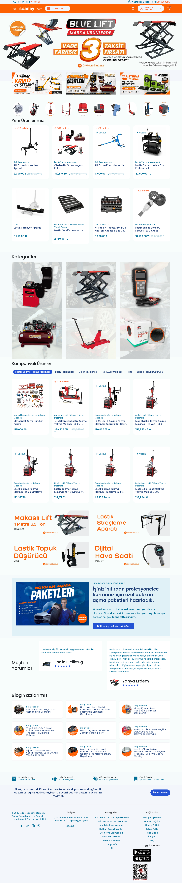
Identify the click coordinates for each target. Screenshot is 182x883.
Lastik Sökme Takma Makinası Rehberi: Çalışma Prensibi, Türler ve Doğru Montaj (149, 753)
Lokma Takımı (101, 224)
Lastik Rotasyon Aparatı (27, 227)
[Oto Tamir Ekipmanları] (145, 274)
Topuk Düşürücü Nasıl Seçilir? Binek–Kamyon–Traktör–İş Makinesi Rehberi (40, 732)
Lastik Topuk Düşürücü (150, 371)
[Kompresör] (37, 321)
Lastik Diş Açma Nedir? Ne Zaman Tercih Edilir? (95, 731)
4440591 (35, 2)
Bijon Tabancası (64, 371)
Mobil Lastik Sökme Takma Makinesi (148, 416)
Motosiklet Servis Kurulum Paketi (28, 422)
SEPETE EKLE (31, 155)
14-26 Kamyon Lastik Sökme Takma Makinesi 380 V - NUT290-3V (70, 422)
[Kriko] (91, 321)
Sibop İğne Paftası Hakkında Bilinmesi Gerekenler (145, 710)
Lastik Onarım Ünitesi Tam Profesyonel (150, 167)
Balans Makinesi (88, 371)
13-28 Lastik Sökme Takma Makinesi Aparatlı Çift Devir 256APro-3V (110, 422)
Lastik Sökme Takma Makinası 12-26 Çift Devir (28, 490)
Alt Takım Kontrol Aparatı (109, 165)
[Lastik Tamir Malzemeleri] (145, 321)
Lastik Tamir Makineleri (65, 161)
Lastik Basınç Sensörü (145, 224)
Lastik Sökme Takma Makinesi (32, 371)
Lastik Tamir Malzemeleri (147, 161)
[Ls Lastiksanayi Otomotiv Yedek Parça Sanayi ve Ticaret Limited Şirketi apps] (151, 858)
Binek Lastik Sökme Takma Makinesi (108, 416)
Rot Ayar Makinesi (22, 161)
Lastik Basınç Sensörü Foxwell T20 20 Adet (147, 229)
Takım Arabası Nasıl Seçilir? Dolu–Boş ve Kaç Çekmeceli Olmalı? (150, 731)
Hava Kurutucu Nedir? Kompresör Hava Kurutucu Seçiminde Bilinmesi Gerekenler (95, 710)
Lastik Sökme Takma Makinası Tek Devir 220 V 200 (109, 490)
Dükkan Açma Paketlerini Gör (113, 625)
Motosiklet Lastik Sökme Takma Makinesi (29, 416)
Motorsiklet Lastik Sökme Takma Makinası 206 (149, 490)
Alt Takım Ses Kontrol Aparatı (26, 167)
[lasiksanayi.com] (21, 825)
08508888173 (163, 2)
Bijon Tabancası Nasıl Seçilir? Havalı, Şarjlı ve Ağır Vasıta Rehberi (42, 753)
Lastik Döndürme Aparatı (68, 230)
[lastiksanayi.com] (91, 42)
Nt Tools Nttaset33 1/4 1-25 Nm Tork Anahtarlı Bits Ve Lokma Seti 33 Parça (110, 229)
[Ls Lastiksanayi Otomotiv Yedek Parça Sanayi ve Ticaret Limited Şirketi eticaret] (151, 872)
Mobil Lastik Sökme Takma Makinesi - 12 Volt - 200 (150, 422)
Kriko (16, 224)
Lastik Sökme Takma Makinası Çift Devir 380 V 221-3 (68, 490)
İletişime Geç (160, 792)
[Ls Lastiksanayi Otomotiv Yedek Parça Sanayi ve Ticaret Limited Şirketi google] (151, 852)
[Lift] (91, 274)
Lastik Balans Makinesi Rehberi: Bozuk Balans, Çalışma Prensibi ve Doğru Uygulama (95, 753)
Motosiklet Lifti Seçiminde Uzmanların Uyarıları (41, 710)
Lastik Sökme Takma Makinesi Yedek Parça (69, 225)
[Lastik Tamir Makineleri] (37, 274)
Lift (130, 371)
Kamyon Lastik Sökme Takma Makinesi (68, 416)
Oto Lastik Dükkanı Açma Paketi (68, 167)
